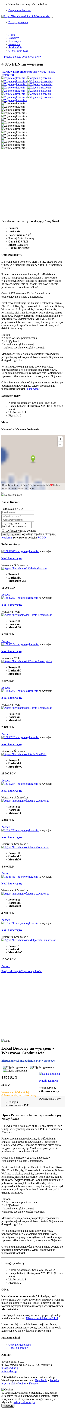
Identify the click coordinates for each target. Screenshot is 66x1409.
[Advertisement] (33, 183)
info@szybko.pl (10, 1367)
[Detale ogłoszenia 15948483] (20, 876)
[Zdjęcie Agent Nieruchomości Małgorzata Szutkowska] (28, 940)
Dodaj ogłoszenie (18, 1347)
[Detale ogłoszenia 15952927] (20, 551)
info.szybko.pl (9, 1371)
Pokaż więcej (33, 388)
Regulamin (41, 1380)
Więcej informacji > (24, 1402)
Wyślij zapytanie (11, 534)
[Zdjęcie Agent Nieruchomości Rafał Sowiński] (23, 754)
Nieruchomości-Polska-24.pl (42, 1318)
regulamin (6, 537)
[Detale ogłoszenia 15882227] (20, 597)
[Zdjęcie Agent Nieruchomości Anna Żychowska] (25, 800)
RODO (41, 537)
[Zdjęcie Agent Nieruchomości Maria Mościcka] (24, 568)
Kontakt (33, 1383)
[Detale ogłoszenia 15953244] (20, 783)
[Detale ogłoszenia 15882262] (20, 690)
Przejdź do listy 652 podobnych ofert (21, 971)
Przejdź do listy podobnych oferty (23, 56)
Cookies (22, 1383)
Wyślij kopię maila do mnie (21, 530)
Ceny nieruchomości (19, 10)
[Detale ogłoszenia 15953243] (20, 830)
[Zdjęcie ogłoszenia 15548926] (14, 77)
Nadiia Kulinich (48, 1080)
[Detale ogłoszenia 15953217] (20, 923)
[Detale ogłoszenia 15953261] (20, 737)
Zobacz (5, 594)
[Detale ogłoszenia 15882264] (20, 644)
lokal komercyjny (11, 558)
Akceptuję (8, 1405)
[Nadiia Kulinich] (49, 1073)
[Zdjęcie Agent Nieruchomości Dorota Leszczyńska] (26, 614)
